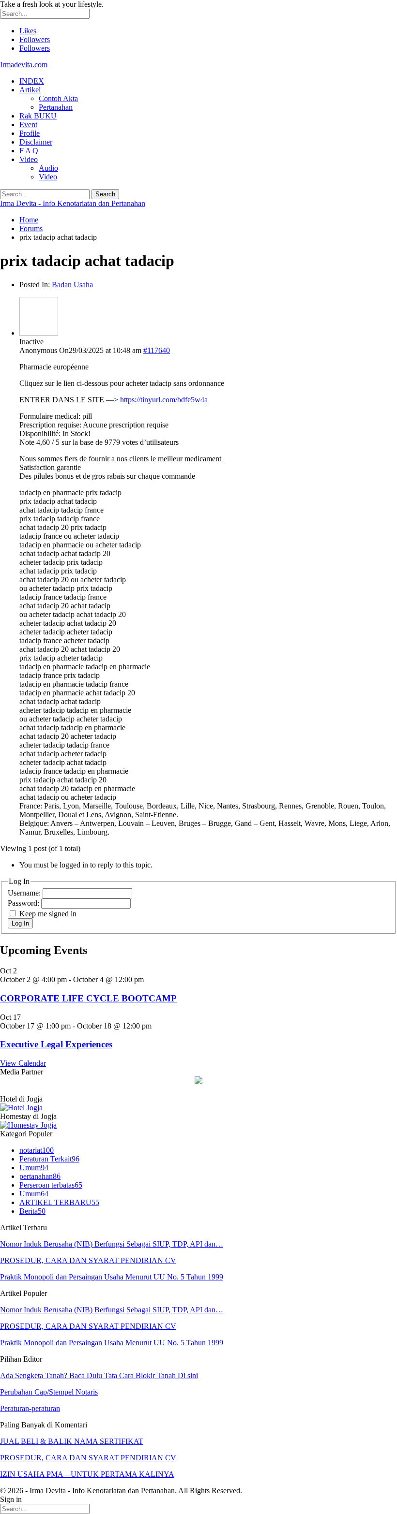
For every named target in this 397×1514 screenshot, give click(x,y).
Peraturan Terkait (49, 1159)
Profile (29, 133)
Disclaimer (35, 142)
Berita (32, 1211)
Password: (24, 903)
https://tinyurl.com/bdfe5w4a (164, 400)
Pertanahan (56, 107)
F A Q (28, 151)
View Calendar (23, 1063)
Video (28, 159)
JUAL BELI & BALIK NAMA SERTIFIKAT (71, 1441)
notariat (36, 1150)
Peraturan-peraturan (30, 1408)
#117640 (156, 350)
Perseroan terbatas (50, 1185)
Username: (25, 893)
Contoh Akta (58, 98)
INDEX (31, 81)
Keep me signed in (47, 914)
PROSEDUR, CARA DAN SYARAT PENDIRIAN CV (88, 1260)
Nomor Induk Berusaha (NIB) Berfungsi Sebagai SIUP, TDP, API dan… (111, 1244)
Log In (20, 923)
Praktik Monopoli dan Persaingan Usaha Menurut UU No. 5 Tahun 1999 (111, 1277)
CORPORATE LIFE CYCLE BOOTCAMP (88, 998)
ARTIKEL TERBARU (59, 1202)
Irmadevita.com (23, 64)
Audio (48, 168)
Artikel (30, 90)
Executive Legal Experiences (56, 1044)
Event (28, 124)
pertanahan (40, 1176)
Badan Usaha (72, 284)
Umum (33, 1167)
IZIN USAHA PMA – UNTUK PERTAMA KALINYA (87, 1474)
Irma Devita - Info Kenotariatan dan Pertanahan (72, 203)
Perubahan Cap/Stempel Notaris (49, 1392)
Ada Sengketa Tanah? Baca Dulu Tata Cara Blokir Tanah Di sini (99, 1375)
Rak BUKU (38, 116)
